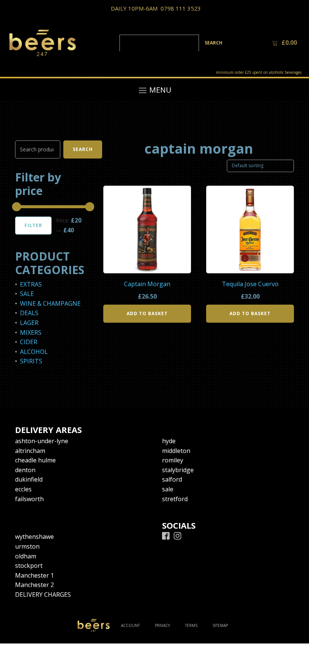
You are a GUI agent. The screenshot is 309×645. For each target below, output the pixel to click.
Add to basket (147, 313)
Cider (28, 342)
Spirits (31, 361)
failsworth (29, 499)
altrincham (30, 451)
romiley (172, 460)
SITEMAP (220, 625)
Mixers (30, 332)
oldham (25, 556)
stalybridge (178, 470)
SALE (27, 294)
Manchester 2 (34, 585)
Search (83, 149)
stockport (29, 565)
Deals (29, 313)
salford (172, 479)
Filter (33, 225)
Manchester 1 (34, 575)
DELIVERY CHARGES (43, 594)
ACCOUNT (130, 625)
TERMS (191, 625)
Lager (29, 323)
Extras (31, 284)
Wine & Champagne (50, 303)
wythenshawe (34, 536)
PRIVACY (162, 625)
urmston (27, 546)
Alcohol (34, 352)
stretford (175, 499)
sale (167, 489)
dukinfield (29, 479)
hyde (169, 441)
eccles (23, 489)
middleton (176, 451)
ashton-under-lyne (41, 441)
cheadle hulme (35, 460)
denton (25, 470)
